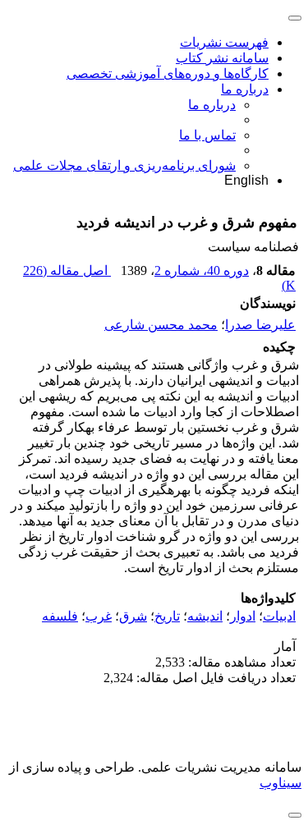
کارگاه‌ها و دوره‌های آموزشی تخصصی (168, 73)
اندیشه (205, 616)
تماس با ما (207, 135)
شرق (133, 616)
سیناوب (280, 783)
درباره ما (245, 89)
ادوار (242, 616)
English (246, 180)
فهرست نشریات (224, 42)
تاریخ (167, 616)
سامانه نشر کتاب (222, 58)
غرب (98, 616)
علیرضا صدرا (260, 325)
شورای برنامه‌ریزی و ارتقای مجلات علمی (124, 165)
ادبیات (279, 616)
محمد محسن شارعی (161, 325)
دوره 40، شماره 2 (201, 270)
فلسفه (60, 616)
